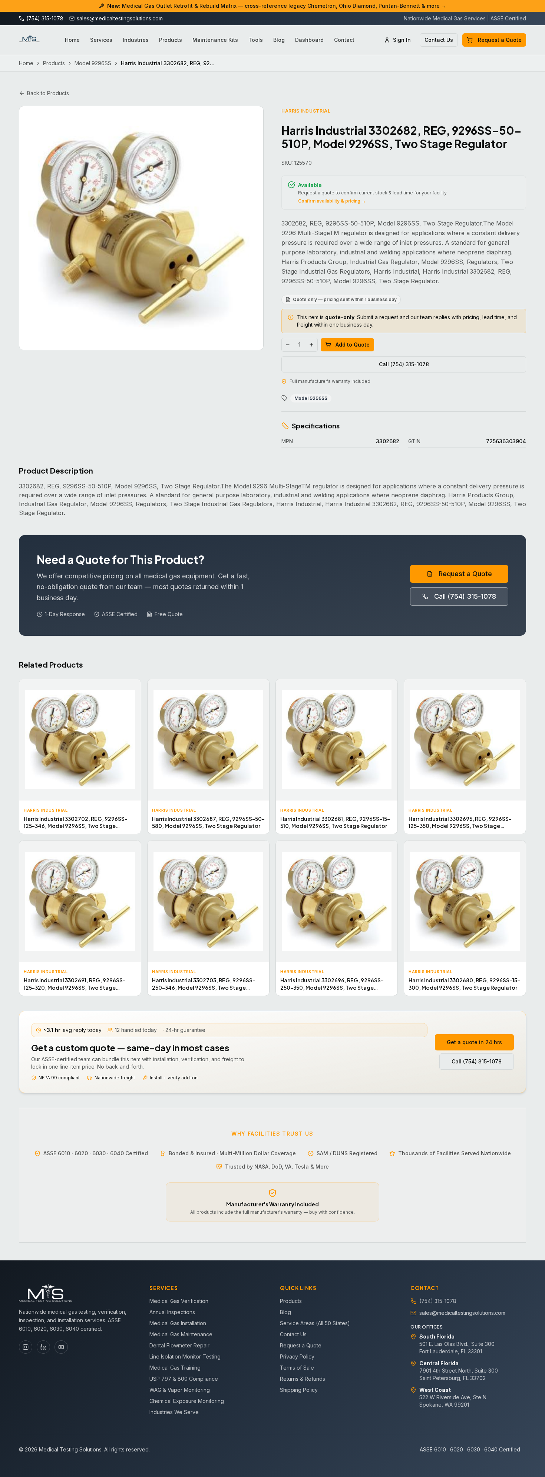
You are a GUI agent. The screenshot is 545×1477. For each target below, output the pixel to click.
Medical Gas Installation (177, 1323)
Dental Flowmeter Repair (179, 1345)
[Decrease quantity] (288, 344)
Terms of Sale (297, 1367)
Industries (136, 40)
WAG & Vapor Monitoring (179, 1390)
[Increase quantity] (311, 344)
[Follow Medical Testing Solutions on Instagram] (25, 1347)
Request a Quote (500, 40)
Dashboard (309, 40)
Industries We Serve (174, 1412)
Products (170, 40)
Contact (344, 40)
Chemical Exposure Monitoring (186, 1401)
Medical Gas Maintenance (180, 1334)
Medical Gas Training (175, 1367)
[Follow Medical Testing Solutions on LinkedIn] (43, 1347)
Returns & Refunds (302, 1379)
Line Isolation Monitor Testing (185, 1356)
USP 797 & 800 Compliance (183, 1379)
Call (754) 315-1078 (404, 364)
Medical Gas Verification (178, 1301)
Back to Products (48, 93)
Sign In (402, 40)
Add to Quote (353, 344)
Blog (279, 40)
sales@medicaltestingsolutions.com (462, 1313)
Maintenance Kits (215, 40)
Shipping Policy (299, 1390)
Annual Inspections (172, 1312)
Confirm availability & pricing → (332, 201)
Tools (255, 40)
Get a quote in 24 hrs (474, 1042)
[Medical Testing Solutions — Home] (29, 40)
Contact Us (439, 40)
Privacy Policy (297, 1356)
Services (101, 40)
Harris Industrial (305, 111)
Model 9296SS (93, 63)
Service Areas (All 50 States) (315, 1323)
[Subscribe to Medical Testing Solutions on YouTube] (61, 1347)
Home (72, 40)
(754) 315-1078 (437, 1301)
